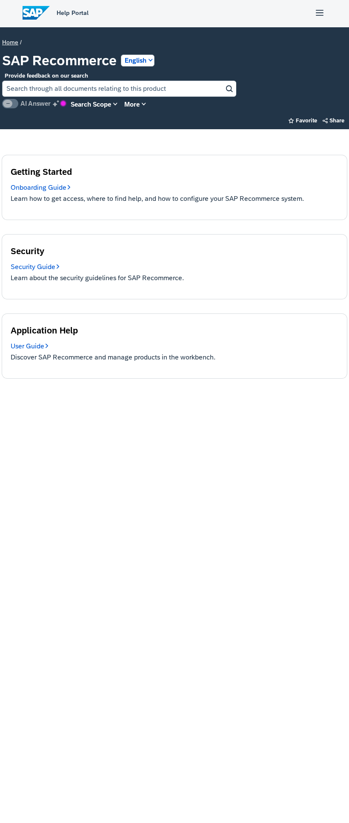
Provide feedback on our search (46, 75)
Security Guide (33, 266)
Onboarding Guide (38, 187)
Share (334, 120)
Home (10, 42)
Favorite (303, 120)
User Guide (27, 346)
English (135, 60)
